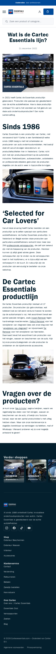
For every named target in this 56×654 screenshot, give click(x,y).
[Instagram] (7, 528)
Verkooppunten (11, 613)
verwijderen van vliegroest (15, 328)
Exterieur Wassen (12, 545)
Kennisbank (9, 592)
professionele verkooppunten (20, 245)
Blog (6, 624)
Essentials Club (11, 608)
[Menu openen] (4, 12)
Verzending (9, 571)
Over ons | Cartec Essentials (17, 603)
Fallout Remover (37, 321)
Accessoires (9, 555)
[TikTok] (22, 528)
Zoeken (7, 618)
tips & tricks (20, 408)
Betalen (7, 582)
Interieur (8, 550)
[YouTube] (29, 528)
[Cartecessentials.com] (15, 12)
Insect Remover (38, 318)
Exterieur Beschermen (14, 540)
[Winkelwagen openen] (48, 12)
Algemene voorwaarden (14, 647)
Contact (7, 566)
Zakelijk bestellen (12, 587)
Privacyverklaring (34, 647)
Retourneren (9, 577)
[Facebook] (14, 528)
